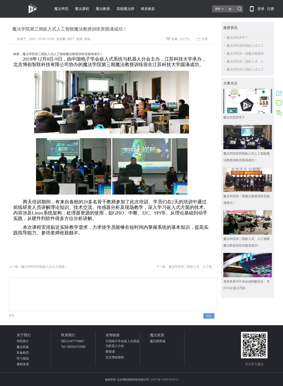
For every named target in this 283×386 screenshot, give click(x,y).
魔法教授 (103, 9)
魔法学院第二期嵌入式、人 (245, 61)
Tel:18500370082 (73, 346)
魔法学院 (61, 9)
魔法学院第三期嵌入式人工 (245, 69)
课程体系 (23, 364)
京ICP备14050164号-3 (164, 379)
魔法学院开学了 (237, 37)
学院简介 (23, 341)
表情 (11, 315)
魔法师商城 (157, 341)
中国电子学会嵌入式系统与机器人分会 (122, 343)
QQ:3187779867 (72, 341)
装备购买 (23, 352)
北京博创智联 (114, 357)
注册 (270, 9)
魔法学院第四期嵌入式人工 (245, 45)
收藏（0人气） (181, 38)
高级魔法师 (125, 9)
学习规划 (23, 358)
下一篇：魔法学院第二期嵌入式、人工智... (185, 266)
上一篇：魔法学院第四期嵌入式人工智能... (38, 266)
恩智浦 (110, 351)
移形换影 (148, 9)
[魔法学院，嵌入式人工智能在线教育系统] (25, 9)
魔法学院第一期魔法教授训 (245, 53)
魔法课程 (82, 9)
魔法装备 (23, 346)
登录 (260, 9)
